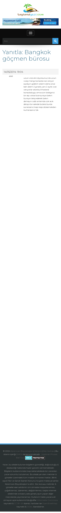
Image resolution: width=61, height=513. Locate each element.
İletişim (37, 451)
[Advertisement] (30, 247)
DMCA (19, 454)
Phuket (53, 454)
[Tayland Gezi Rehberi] (30, 9)
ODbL (30, 506)
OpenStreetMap (49, 503)
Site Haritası (48, 451)
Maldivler (45, 454)
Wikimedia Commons (47, 500)
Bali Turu (20, 458)
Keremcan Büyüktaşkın (22, 451)
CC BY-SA (18, 503)
